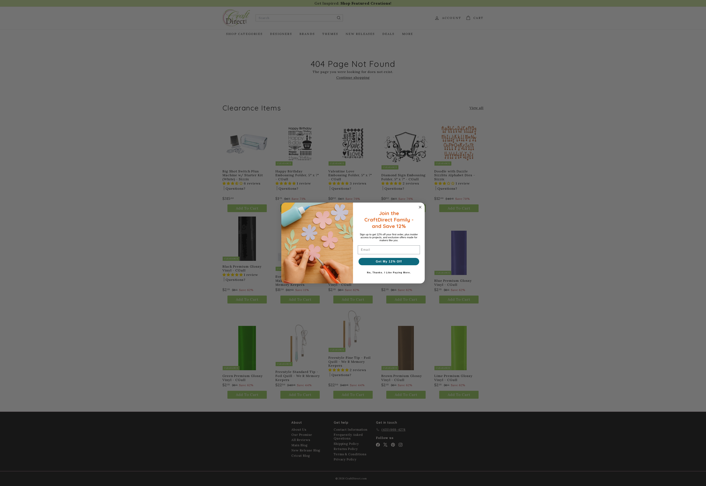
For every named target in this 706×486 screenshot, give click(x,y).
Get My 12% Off (389, 261)
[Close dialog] (420, 207)
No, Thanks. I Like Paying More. (389, 272)
